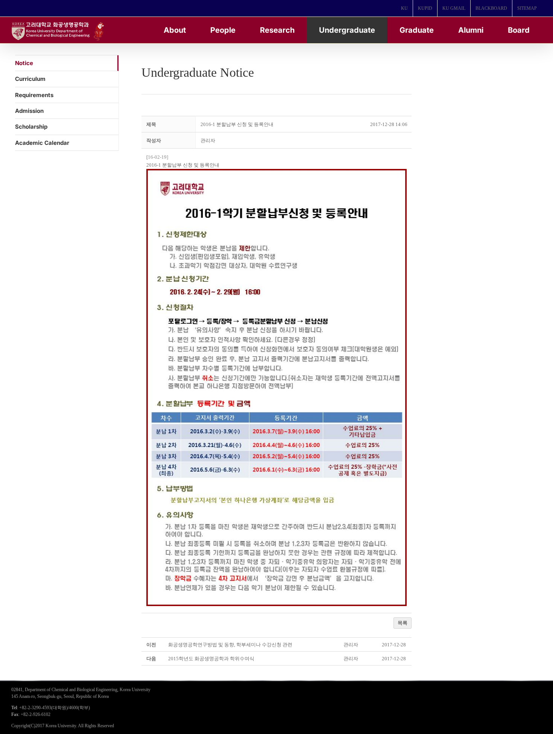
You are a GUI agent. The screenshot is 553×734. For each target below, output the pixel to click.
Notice (24, 63)
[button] (208, 140)
